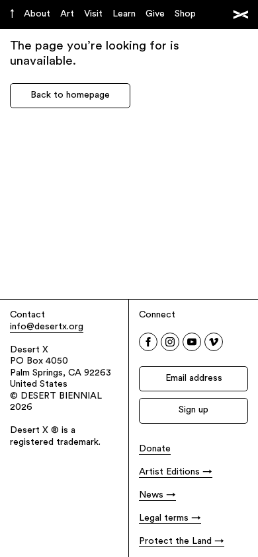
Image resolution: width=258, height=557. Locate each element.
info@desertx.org (46, 327)
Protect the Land (175, 541)
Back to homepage (70, 95)
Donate (155, 449)
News (151, 495)
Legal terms (164, 518)
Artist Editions (169, 472)
